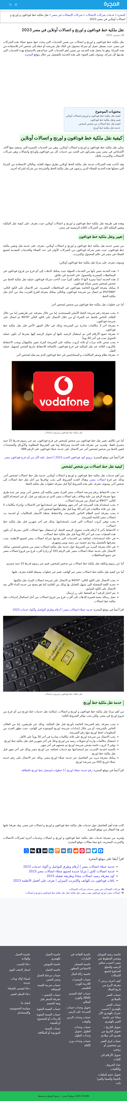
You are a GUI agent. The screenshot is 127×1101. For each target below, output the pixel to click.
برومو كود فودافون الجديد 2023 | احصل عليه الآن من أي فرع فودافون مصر (48, 457)
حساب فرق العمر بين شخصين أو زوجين (111, 1045)
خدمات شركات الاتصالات (99, 14)
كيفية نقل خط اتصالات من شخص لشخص (100, 123)
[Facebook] (101, 851)
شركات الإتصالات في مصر (67, 14)
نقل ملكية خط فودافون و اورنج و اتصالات (45, 892)
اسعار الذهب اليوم (19, 969)
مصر (83, 892)
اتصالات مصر (98, 479)
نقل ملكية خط (73, 892)
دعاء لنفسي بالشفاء (19, 988)
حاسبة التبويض (52, 964)
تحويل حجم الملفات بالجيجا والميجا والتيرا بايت (109, 1079)
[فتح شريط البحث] (10, 5)
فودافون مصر (93, 892)
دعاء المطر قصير (20, 994)
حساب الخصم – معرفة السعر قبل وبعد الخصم (50, 999)
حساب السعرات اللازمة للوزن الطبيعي (81, 983)
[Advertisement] (63, 82)
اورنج (103, 892)
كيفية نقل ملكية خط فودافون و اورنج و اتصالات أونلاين (93, 115)
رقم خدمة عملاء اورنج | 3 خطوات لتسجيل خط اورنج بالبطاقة (57, 770)
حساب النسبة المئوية (48, 1008)
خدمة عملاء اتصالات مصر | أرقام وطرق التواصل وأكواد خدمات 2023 (53, 609)
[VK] (63, 851)
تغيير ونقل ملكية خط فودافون (105, 119)
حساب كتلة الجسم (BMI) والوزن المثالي (80, 997)
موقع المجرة (68, 1095)
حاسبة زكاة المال (81, 973)
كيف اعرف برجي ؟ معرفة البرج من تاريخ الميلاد (110, 985)
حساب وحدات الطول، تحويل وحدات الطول (82, 1031)
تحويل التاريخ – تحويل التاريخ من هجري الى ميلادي (111, 1031)
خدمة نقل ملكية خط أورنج (107, 127)
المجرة (121, 14)
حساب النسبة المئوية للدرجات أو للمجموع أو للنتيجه (48, 1018)
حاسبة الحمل (52, 969)
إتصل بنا (25, 1002)
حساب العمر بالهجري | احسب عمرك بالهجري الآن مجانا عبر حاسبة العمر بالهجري (110, 1013)
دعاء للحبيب (23, 964)
